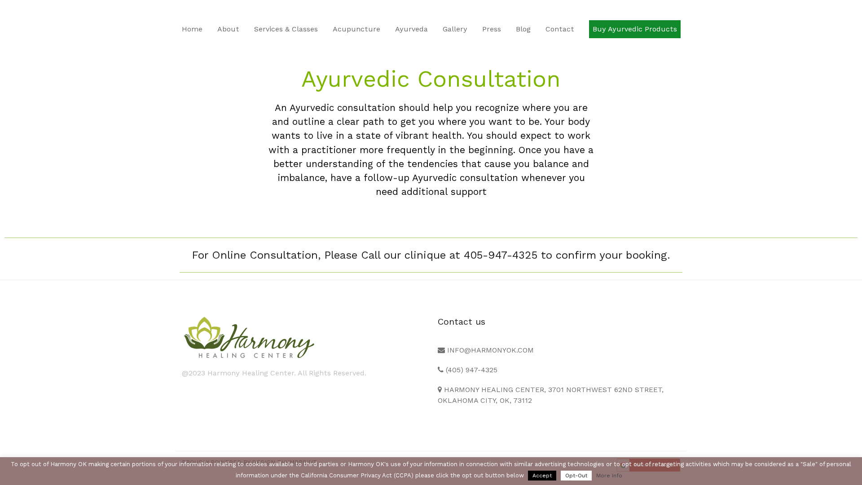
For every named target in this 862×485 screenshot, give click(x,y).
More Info (609, 475)
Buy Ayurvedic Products (635, 29)
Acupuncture (356, 29)
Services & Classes (286, 29)
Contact (559, 29)
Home (192, 29)
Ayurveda (411, 29)
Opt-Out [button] (576, 475)
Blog (523, 29)
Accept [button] (542, 475)
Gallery (455, 29)
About (228, 29)
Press (491, 29)
